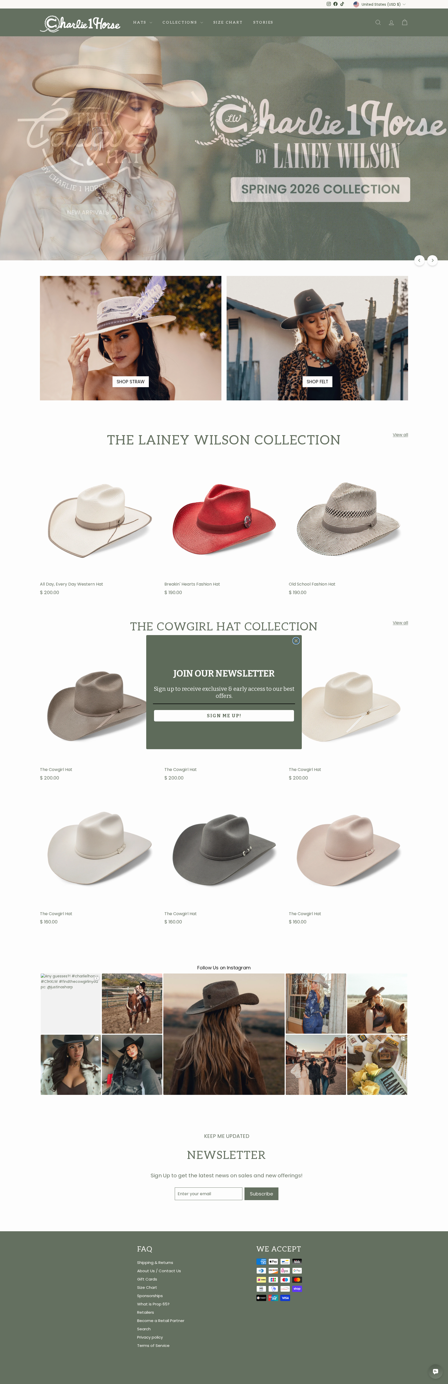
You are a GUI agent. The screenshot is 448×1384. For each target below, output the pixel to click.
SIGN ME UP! (224, 716)
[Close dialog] (296, 641)
